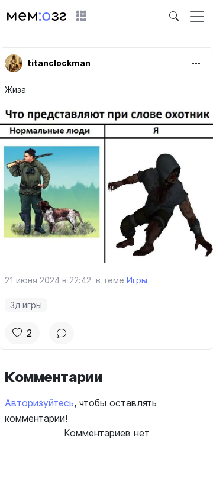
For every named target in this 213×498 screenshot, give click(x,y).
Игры (137, 280)
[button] (82, 16)
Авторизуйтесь (39, 403)
